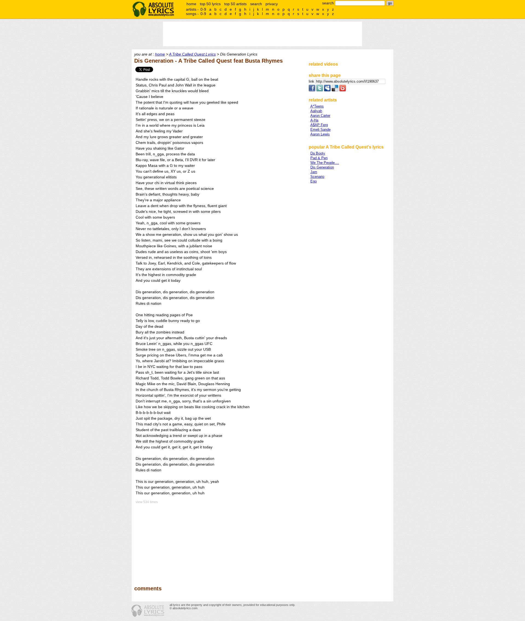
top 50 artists (235, 4)
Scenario (317, 177)
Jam (313, 172)
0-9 (203, 9)
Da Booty (317, 153)
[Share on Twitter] (319, 90)
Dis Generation (322, 167)
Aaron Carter (320, 116)
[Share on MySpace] (327, 90)
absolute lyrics (153, 9)
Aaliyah (316, 111)
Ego (313, 181)
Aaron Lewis (320, 134)
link (312, 81)
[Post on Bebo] (342, 90)
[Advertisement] (219, 541)
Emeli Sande (320, 129)
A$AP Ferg (319, 125)
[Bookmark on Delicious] (335, 90)
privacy (272, 4)
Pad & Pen (319, 158)
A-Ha (314, 120)
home (191, 4)
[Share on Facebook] (312, 90)
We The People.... (324, 163)
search (256, 4)
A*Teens (317, 106)
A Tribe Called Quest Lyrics (192, 54)
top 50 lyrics (210, 4)
